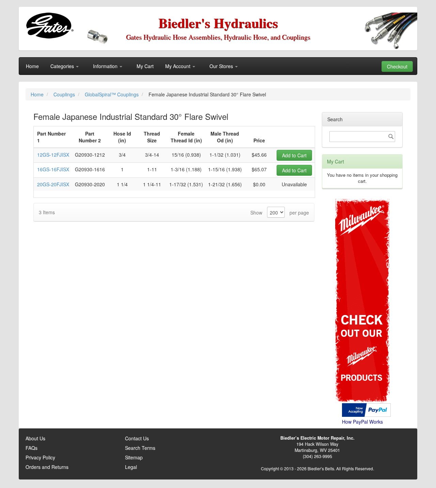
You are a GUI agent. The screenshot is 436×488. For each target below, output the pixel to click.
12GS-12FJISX (53, 154)
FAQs (31, 447)
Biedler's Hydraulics (218, 23)
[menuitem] (32, 66)
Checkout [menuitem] (397, 66)
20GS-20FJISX (53, 184)
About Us (35, 438)
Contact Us (137, 438)
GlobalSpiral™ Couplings (112, 94)
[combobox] (362, 136)
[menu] (218, 66)
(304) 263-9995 (317, 456)
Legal (131, 466)
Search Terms (140, 447)
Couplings (64, 94)
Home (38, 94)
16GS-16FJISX (53, 169)
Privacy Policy (40, 457)
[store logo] (50, 25)
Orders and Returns (47, 466)
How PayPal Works (362, 421)
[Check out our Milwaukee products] (362, 275)
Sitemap (134, 457)
